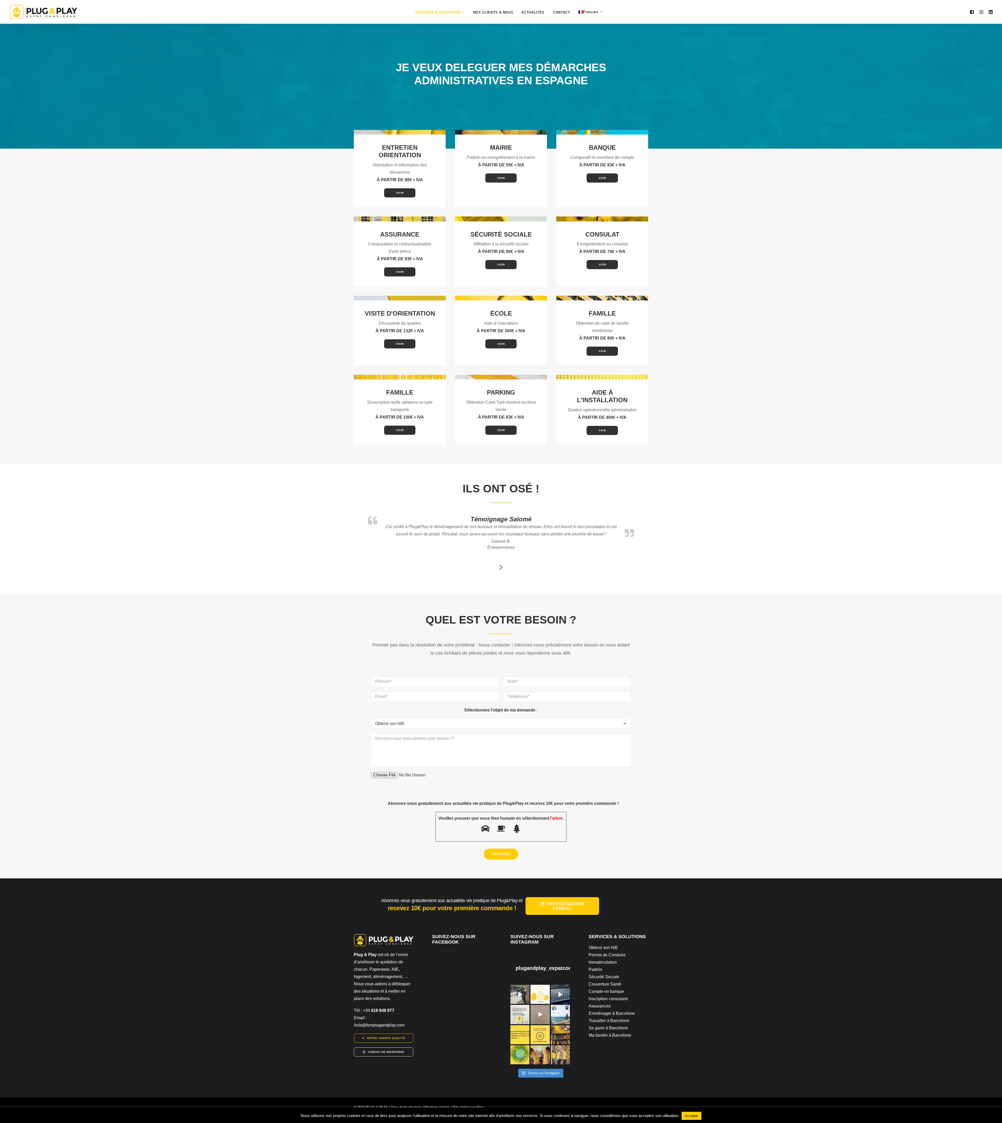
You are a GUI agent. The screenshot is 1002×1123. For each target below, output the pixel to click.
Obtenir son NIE (603, 947)
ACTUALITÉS (533, 12)
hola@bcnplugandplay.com (379, 1025)
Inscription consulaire (608, 999)
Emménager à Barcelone (612, 1013)
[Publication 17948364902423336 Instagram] (560, 994)
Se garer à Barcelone (608, 1028)
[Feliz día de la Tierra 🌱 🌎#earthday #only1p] (519, 1054)
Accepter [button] (691, 1116)
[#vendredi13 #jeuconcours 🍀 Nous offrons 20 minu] (540, 1034)
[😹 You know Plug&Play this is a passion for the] (540, 1054)
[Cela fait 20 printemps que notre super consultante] (560, 1014)
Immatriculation (603, 962)
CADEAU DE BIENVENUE (386, 1051)
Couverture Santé (605, 984)
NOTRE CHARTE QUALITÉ (386, 1038)
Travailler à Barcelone (609, 1020)
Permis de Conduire (607, 955)
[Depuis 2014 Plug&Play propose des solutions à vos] (519, 1014)
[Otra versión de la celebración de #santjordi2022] (560, 1034)
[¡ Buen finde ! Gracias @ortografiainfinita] (519, 1034)
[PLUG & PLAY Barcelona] (43, 12)
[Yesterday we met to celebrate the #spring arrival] (560, 1054)
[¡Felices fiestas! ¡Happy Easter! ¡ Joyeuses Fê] (540, 994)
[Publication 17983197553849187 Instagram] (540, 1014)
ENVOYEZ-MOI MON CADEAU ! (566, 906)
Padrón (595, 969)
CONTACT (561, 12)
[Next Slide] (501, 566)
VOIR (400, 192)
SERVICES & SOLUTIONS (437, 12)
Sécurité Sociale (604, 977)
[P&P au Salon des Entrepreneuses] (519, 994)
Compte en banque (606, 991)
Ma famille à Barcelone (610, 1035)
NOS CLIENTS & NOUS (493, 12)
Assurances (600, 1006)
